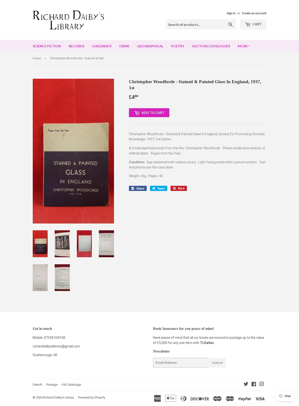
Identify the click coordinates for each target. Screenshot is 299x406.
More (243, 46)
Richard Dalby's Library (58, 397)
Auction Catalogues (211, 46)
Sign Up (217, 363)
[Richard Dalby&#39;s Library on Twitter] (246, 385)
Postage (51, 384)
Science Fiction (47, 46)
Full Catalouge (71, 384)
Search (37, 384)
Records (76, 46)
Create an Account (254, 13)
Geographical (150, 46)
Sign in (231, 13)
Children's (101, 46)
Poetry (177, 46)
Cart (257, 24)
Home (37, 58)
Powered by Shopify (91, 397)
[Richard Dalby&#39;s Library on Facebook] (253, 385)
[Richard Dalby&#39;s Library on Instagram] (261, 385)
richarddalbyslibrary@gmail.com (56, 346)
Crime (124, 46)
